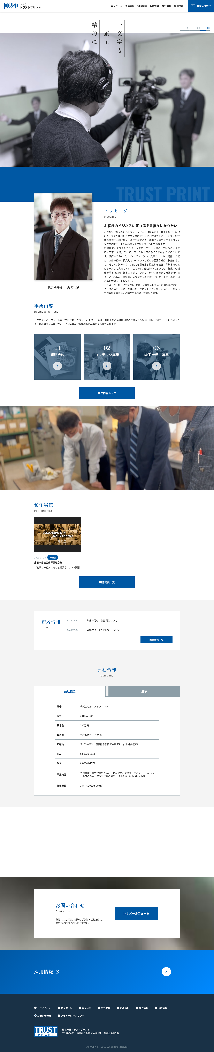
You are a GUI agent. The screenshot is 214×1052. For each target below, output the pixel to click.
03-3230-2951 (87, 753)
